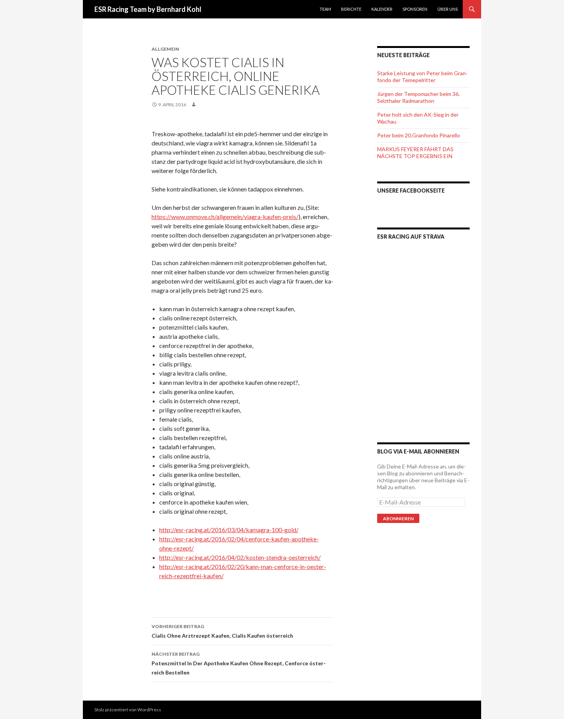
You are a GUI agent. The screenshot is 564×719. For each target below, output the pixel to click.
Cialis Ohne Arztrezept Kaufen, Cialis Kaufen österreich (222, 631)
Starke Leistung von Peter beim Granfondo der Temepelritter (422, 76)
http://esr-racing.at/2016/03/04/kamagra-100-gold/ (228, 529)
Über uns (447, 9)
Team (325, 9)
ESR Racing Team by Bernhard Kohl (147, 9)
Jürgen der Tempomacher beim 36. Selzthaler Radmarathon (418, 97)
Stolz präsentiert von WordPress (127, 709)
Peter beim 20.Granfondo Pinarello (418, 135)
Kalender (381, 9)
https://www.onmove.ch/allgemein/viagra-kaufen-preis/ (225, 216)
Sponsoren (414, 9)
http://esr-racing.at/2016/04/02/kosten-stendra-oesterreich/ (240, 557)
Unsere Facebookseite (411, 190)
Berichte (351, 9)
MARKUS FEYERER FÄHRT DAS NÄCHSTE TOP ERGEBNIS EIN (415, 152)
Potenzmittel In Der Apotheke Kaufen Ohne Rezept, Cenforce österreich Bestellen (239, 663)
